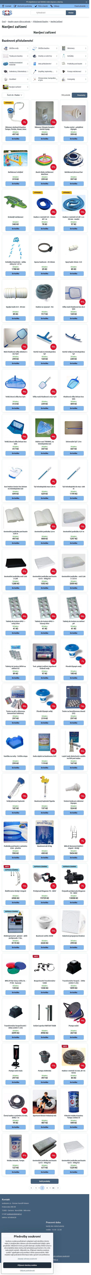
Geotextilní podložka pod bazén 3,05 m (15, 533)
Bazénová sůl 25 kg (44, 846)
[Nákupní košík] (81, 12)
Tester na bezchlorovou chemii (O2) (73, 712)
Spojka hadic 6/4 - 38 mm (15, 307)
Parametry (81, 95)
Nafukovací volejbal (15, 172)
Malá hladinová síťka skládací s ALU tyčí (15, 353)
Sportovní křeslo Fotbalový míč (44, 1116)
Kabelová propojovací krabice (73, 936)
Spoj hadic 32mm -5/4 (73, 262)
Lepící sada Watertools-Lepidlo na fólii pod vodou (73, 757)
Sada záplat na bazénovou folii (44, 756)
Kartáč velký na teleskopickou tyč (73, 353)
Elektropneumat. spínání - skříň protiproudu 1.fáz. (15, 937)
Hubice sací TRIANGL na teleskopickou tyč (44, 443)
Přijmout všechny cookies (27, 1265)
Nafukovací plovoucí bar (74, 172)
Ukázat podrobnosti (27, 1271)
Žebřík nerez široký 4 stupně (15, 891)
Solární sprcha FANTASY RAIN (44, 1026)
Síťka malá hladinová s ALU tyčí (44, 397)
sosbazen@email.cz (14, 1214)
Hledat (70, 13)
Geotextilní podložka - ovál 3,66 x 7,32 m (73, 578)
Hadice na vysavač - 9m (44, 307)
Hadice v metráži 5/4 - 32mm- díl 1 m (45, 218)
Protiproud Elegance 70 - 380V (44, 891)
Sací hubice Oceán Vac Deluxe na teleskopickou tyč (15, 488)
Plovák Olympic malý (73, 666)
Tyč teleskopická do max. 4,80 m (73, 488)
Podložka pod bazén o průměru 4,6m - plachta (15, 847)
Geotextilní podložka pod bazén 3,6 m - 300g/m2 (45, 1162)
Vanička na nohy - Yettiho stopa (15, 756)
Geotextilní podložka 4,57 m (73, 532)
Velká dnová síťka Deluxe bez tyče (16, 443)
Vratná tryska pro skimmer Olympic (74, 802)
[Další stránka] (58, 1188)
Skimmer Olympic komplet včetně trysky (45, 128)
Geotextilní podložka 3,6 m (45, 532)
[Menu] (86, 12)
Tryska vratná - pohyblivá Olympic (73, 128)
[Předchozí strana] (31, 1188)
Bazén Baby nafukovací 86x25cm (44, 173)
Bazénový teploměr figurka (44, 801)
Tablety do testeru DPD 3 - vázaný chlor (44, 622)
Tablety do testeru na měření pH (73, 622)
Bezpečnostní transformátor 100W (44, 982)
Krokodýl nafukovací (15, 217)
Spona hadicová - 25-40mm (44, 262)
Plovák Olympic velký (44, 711)
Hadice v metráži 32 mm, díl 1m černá (73, 1072)
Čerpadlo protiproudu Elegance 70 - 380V (73, 892)
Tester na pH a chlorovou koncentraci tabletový (15, 712)
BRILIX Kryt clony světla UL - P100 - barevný (15, 982)
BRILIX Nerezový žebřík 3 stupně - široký (73, 847)
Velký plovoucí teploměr (16, 801)
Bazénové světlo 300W (44, 936)
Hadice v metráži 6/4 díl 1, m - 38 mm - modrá (74, 218)
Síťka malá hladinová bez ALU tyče (73, 308)
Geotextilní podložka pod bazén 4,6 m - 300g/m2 (45, 578)
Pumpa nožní (74, 1026)
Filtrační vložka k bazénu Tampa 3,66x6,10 (73, 1117)
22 (53, 1188)
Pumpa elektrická (44, 1071)
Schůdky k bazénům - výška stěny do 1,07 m (15, 263)
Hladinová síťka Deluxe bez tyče (73, 398)
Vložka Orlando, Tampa (15, 1160)
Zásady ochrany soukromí (59, 1256)
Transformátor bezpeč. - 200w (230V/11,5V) (73, 982)
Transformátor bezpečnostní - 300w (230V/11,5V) (15, 1027)
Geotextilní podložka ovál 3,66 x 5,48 (15, 578)
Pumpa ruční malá (15, 1071)
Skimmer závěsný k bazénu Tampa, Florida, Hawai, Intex (15, 128)
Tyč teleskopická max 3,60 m (44, 487)
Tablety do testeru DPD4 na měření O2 (15, 667)
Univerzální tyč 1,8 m (73, 442)
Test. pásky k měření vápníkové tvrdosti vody (44, 667)
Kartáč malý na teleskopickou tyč (45, 353)
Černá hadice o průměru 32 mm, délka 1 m (15, 1117)
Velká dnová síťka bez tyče (15, 397)
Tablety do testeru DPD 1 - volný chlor (15, 622)
